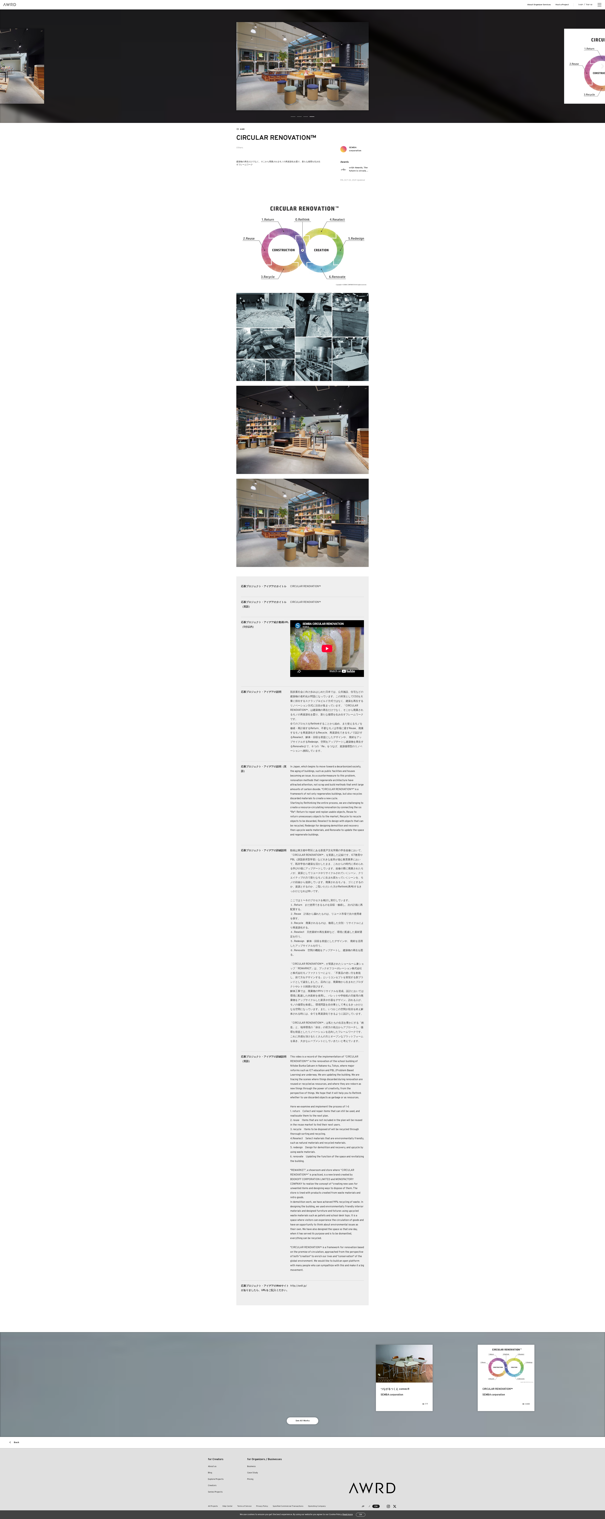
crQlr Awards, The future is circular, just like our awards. (358, 169)
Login (580, 4)
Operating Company (317, 1506)
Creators (212, 1485)
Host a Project (562, 4)
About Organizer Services (539, 4)
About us (212, 1466)
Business (251, 1466)
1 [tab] (293, 116)
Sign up (589, 4)
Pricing (250, 1479)
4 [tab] (312, 116)
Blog (210, 1473)
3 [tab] (305, 116)
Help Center (227, 1506)
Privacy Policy (262, 1506)
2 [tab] (299, 116)
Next (602, 66)
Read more (348, 1514)
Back (16, 1442)
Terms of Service (244, 1506)
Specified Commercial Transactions (288, 1506)
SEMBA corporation (355, 149)
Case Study (252, 1473)
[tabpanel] (302, 66)
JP (363, 1506)
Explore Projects (216, 1479)
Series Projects (215, 1492)
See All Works (303, 1420)
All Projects (213, 1506)
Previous (2, 66)
